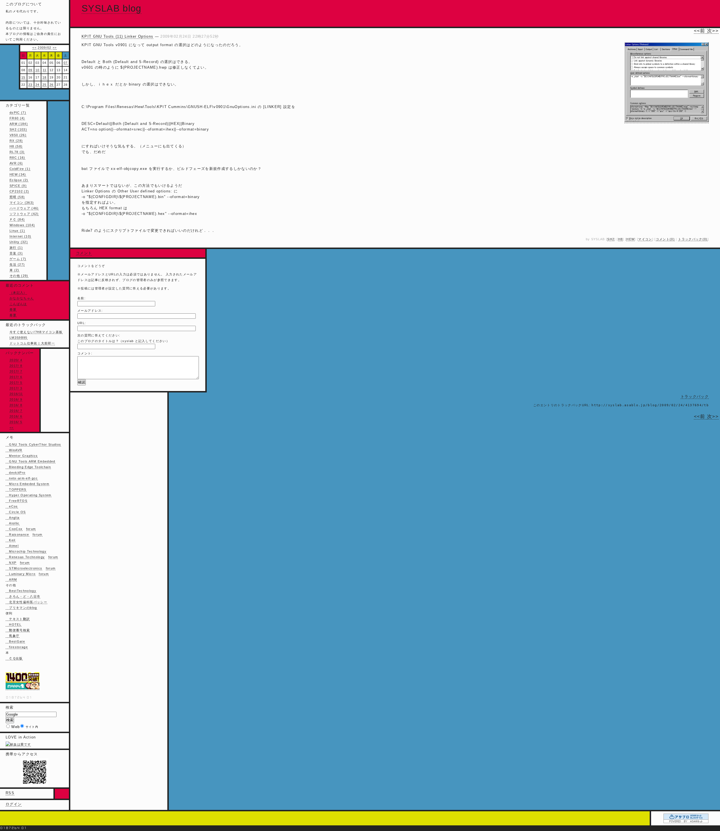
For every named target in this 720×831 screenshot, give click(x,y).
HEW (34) (18, 174)
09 (30, 70)
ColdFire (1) (20, 168)
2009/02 (44, 47)
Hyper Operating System (28, 495)
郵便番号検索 (18, 630)
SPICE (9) (18, 185)
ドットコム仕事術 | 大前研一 (32, 343)
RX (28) (16, 140)
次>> (713, 30)
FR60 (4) (17, 118)
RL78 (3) (17, 152)
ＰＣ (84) (17, 219)
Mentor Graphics (22, 455)
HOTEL (13, 624)
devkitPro (15, 472)
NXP (11, 562)
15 (23, 77)
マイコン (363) (22, 202)
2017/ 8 (16, 365)
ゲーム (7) (18, 258)
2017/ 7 (16, 371)
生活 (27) (17, 264)
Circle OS (16, 512)
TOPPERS (16, 489)
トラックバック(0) (692, 239)
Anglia (12, 517)
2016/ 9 (16, 399)
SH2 (610, 239)
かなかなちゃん (22, 298)
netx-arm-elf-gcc (22, 478)
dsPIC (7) (18, 112)
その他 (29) (19, 275)
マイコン (645, 239)
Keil (10, 540)
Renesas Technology (25, 557)
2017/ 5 (16, 382)
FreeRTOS (16, 500)
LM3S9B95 (19, 337)
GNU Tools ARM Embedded (30, 461)
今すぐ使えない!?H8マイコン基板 (36, 332)
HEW (630, 239)
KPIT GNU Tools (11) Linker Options (117, 36)
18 (44, 77)
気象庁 (12, 635)
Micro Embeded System (27, 484)
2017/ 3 (16, 388)
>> (55, 47)
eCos (12, 506)
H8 (620, 239)
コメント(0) (665, 239)
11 (45, 70)
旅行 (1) (16, 247)
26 (52, 84)
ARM (11, 579)
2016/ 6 (16, 416)
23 (30, 84)
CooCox (14, 529)
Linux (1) (17, 230)
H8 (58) (16, 146)
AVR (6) (16, 163)
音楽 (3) (16, 253)
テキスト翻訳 (18, 619)
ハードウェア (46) (24, 208)
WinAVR (14, 450)
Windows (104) (22, 225)
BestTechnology (21, 590)
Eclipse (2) (19, 180)
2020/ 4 (16, 360)
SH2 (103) (18, 129)
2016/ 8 (16, 405)
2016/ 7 (16, 410)
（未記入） (18, 292)
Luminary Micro (20, 574)
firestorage (17, 647)
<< (34, 47)
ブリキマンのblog (21, 607)
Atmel (12, 545)
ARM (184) (19, 123)
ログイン (14, 804)
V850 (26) (18, 135)
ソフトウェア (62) (24, 213)
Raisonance (17, 534)
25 (44, 84)
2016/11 (16, 394)
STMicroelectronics (24, 568)
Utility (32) (19, 242)
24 (37, 84)
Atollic (13, 523)
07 (66, 62)
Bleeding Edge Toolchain (28, 467)
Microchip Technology (26, 551)
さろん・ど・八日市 (23, 596)
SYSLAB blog (111, 8)
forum (31, 529)
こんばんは (18, 304)
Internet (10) (20, 236)
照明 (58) (17, 197)
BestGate (15, 641)
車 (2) (14, 270)
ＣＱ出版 (14, 658)
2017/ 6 (16, 377)
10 (37, 70)
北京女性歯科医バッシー (26, 602)
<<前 (700, 30)
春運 (13, 309)
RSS (10, 793)
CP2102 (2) (19, 191)
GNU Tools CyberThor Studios (33, 444)
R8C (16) (17, 157)
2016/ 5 (16, 422)
